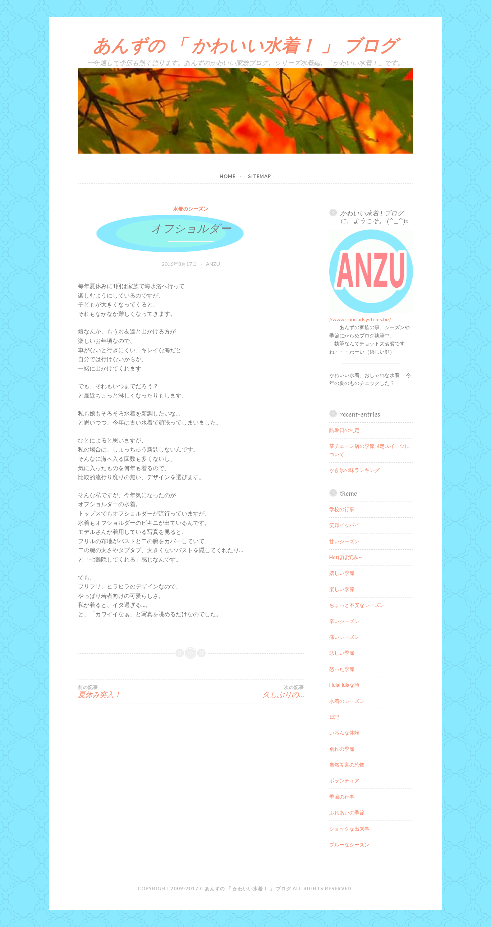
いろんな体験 (344, 733)
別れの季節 (341, 749)
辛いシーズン (344, 621)
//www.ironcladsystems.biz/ (360, 319)
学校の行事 (341, 509)
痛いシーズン (344, 637)
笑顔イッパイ (344, 525)
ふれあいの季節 (346, 812)
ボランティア (344, 780)
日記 (334, 717)
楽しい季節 (341, 589)
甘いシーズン (344, 541)
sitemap (259, 176)
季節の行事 (341, 797)
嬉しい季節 (341, 573)
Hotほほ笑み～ (346, 557)
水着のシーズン (190, 209)
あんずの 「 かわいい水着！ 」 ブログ (245, 45)
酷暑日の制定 (344, 430)
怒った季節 (341, 669)
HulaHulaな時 (344, 685)
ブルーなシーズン (349, 844)
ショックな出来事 (349, 829)
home (227, 176)
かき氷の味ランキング (354, 470)
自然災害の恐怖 (346, 765)
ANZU (213, 264)
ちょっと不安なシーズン (357, 605)
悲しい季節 (341, 653)
